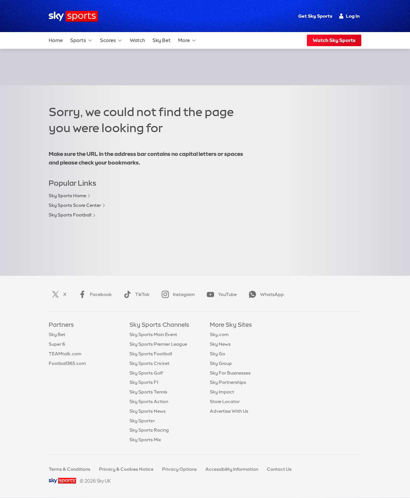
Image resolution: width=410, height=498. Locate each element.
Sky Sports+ (142, 420)
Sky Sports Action (148, 401)
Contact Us (279, 469)
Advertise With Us (229, 411)
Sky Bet (161, 40)
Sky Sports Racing (149, 430)
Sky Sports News (147, 411)
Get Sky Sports (315, 16)
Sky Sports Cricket (149, 363)
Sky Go (217, 353)
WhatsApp (272, 294)
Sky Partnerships (228, 382)
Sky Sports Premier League (158, 344)
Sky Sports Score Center (75, 205)
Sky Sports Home (67, 195)
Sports (78, 40)
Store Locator (225, 401)
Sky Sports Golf (146, 373)
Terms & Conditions (69, 469)
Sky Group (221, 363)
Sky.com (219, 334)
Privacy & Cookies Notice (126, 469)
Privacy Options (179, 469)
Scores (108, 40)
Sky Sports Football (70, 215)
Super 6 (57, 344)
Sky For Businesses (230, 373)
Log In (353, 16)
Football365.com (67, 363)
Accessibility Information (231, 469)
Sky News (220, 344)
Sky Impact (222, 392)
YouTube (227, 294)
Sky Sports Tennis (148, 392)
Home (56, 40)
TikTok (142, 294)
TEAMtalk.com (65, 353)
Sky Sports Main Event (153, 334)
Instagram (184, 294)
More (184, 40)
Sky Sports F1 (143, 382)
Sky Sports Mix (145, 439)
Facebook (101, 294)
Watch (137, 40)
